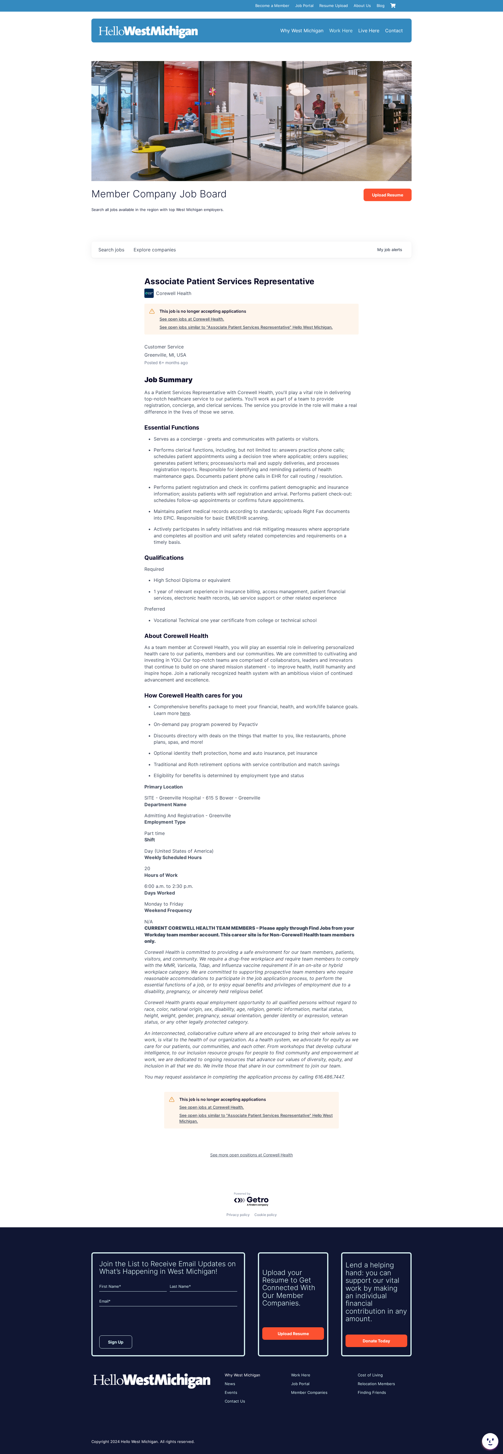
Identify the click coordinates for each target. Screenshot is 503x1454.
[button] (489, 1441)
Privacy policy (238, 1214)
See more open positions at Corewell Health (251, 1154)
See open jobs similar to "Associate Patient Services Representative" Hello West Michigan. (246, 327)
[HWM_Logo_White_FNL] (148, 26)
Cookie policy (265, 1214)
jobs (111, 250)
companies (155, 250)
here (185, 713)
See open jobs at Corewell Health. (192, 318)
